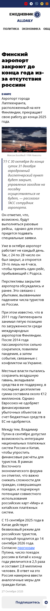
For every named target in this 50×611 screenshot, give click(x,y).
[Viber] (36, 3)
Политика (11, 29)
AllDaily (21, 17)
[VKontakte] (26, 3)
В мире (6, 94)
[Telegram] (31, 3)
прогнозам (26, 547)
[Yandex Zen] (41, 3)
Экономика (31, 29)
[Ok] (47, 3)
